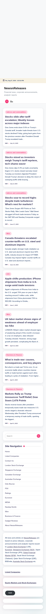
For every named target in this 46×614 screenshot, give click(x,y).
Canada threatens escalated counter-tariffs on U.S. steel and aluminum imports (22, 241)
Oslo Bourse (10, 484)
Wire (8, 233)
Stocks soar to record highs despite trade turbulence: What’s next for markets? (20, 201)
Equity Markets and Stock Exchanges (20, 583)
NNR (10, 593)
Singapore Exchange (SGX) (23, 550)
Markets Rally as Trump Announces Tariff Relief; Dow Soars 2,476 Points (21, 397)
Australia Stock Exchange (23, 561)
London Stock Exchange (14, 465)
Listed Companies (12, 456)
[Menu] (11, 101)
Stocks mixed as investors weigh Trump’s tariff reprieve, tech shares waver (21, 160)
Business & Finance (14, 355)
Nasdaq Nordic (11, 507)
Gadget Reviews (11, 521)
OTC (8, 274)
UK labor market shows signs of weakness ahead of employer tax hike (23, 322)
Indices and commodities (16, 112)
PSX (6, 488)
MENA (7, 502)
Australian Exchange (13, 479)
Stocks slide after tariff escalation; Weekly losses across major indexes (19, 120)
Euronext (8, 498)
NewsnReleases (15, 88)
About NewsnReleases (14, 525)
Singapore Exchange (13, 470)
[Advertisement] (15, 15)
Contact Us (9, 461)
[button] (38, 436)
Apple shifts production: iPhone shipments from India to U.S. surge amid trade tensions (23, 282)
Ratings (8, 493)
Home (7, 452)
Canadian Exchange (13, 475)
